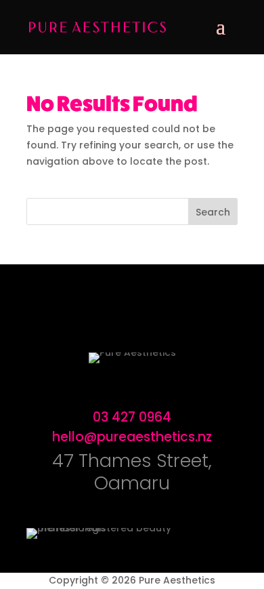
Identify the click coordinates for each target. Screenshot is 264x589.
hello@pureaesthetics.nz (132, 437)
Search (213, 212)
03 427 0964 (132, 417)
